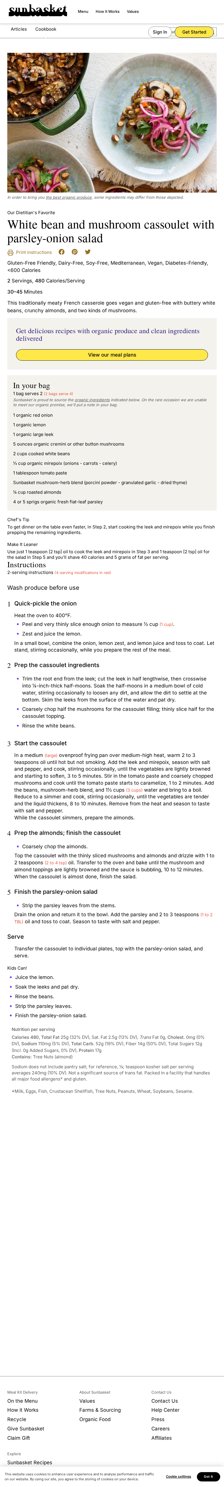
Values (133, 11)
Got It (208, 1476)
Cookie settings (178, 1476)
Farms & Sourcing (100, 1410)
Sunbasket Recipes (29, 1462)
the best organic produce (69, 197)
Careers (160, 1429)
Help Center (165, 1410)
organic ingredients (92, 399)
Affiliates (161, 1438)
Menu (83, 11)
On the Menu (22, 1401)
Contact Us (164, 1401)
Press (157, 1419)
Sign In (160, 32)
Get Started (194, 32)
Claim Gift (18, 1438)
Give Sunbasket (25, 1429)
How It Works (108, 11)
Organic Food (95, 1419)
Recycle (16, 1419)
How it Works (22, 1410)
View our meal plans (112, 355)
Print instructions (33, 252)
